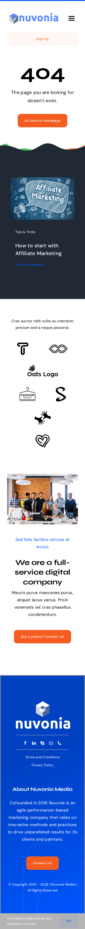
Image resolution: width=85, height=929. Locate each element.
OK (68, 921)
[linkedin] (34, 743)
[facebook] (25, 743)
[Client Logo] (42, 366)
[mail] (51, 743)
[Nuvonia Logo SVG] (33, 13)
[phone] (59, 743)
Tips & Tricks (25, 232)
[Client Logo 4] (27, 389)
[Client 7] (60, 389)
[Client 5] (58, 347)
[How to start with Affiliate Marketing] (42, 181)
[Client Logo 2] (42, 436)
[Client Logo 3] (42, 413)
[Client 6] (23, 344)
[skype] (42, 743)
